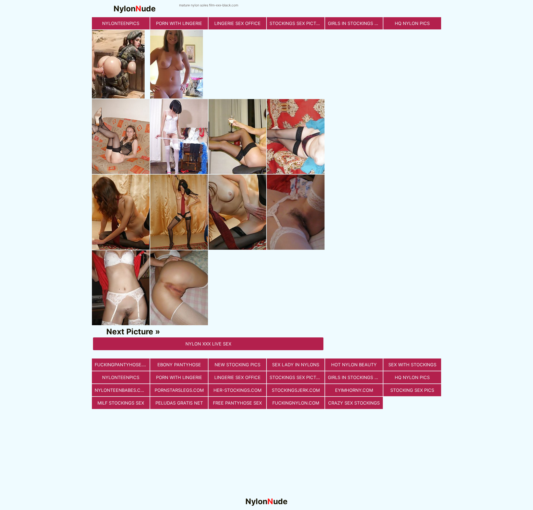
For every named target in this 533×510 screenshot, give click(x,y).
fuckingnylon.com (295, 403)
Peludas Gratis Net (179, 403)
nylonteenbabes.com (121, 390)
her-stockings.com (237, 390)
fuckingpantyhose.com (122, 364)
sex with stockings (412, 364)
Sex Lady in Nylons (295, 364)
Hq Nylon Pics (412, 23)
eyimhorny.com (354, 390)
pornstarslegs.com (179, 390)
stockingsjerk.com (296, 390)
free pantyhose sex (237, 403)
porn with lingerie (179, 23)
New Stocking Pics (237, 364)
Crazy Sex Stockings (354, 403)
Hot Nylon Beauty (354, 364)
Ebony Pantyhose (179, 364)
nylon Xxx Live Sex (208, 344)
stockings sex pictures (297, 23)
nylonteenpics (120, 23)
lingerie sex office (237, 23)
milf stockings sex (120, 403)
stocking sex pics (412, 390)
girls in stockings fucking (355, 23)
